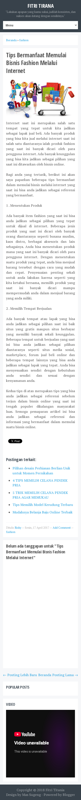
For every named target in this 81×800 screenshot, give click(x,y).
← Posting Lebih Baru (20, 674)
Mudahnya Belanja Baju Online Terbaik (43, 512)
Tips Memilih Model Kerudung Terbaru (43, 504)
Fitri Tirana (40, 5)
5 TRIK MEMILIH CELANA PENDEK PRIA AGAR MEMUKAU (40, 495)
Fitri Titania (55, 790)
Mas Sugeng (31, 794)
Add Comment (62, 528)
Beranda (44, 674)
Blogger (69, 794)
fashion (10, 532)
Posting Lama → (65, 674)
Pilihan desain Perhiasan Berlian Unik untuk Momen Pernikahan (41, 470)
